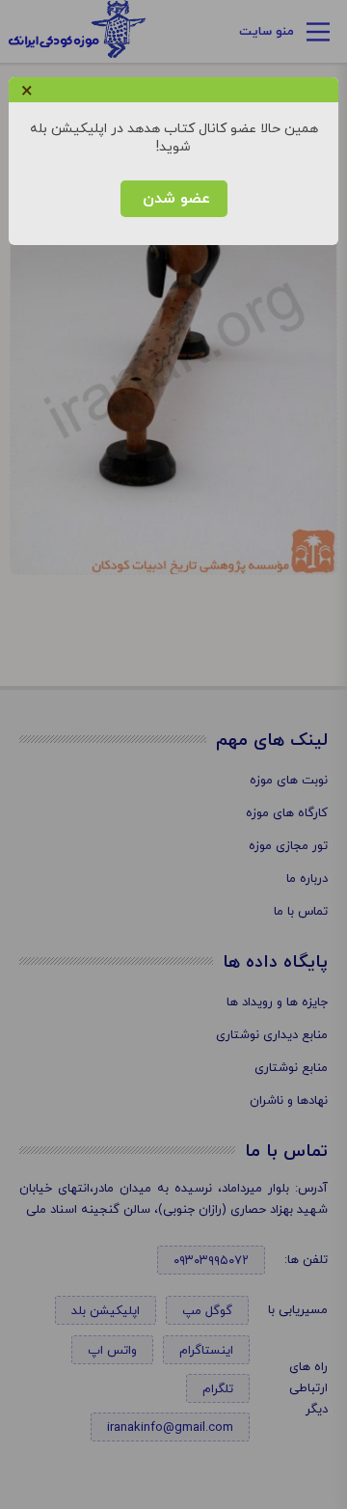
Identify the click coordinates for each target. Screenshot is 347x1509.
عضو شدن (174, 198)
